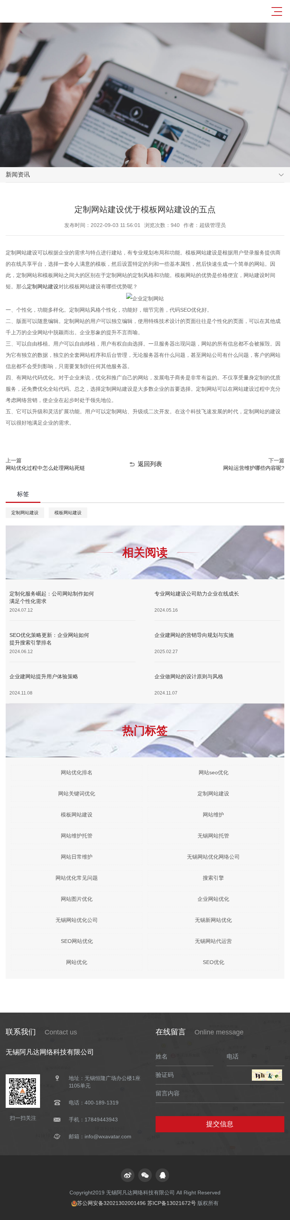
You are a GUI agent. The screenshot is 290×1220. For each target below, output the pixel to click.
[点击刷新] (267, 1075)
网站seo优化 (213, 772)
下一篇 (253, 464)
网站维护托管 (77, 836)
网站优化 (76, 962)
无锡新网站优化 (213, 920)
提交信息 (219, 1124)
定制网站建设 (43, 286)
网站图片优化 (77, 899)
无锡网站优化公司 (77, 920)
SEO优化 (213, 962)
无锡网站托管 (213, 836)
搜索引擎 (213, 878)
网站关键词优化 (76, 793)
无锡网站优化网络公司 (213, 857)
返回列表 (150, 464)
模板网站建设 (68, 512)
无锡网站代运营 (213, 941)
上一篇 (45, 464)
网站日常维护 (77, 857)
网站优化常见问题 (77, 878)
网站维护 (213, 815)
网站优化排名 (77, 772)
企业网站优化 (213, 899)
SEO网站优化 (77, 941)
